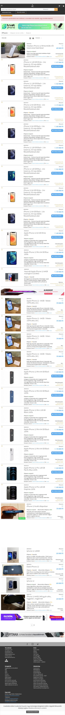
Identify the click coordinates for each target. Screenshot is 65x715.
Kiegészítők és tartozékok (11, 668)
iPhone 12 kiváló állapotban (37, 506)
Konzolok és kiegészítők (11, 682)
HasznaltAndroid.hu (10, 657)
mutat (50, 56)
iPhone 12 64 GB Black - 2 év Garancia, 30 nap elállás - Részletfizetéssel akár (34, 128)
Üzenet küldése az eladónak (41, 56)
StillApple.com (8, 650)
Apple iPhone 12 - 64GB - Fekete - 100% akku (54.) (39, 320)
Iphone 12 (30, 581)
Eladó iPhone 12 (33, 567)
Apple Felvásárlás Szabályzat (40, 685)
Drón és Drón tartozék (10, 680)
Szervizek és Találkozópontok (40, 686)
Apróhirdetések (6, 12)
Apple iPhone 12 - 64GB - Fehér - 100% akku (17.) (39, 337)
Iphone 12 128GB (33, 551)
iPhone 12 (45, 9)
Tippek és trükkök (37, 660)
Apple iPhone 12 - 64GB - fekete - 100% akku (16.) (39, 302)
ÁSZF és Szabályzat (38, 674)
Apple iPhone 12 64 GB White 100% (35, 234)
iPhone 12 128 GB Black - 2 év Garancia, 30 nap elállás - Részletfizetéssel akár (35, 86)
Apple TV (7, 676)
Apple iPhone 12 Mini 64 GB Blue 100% (36, 253)
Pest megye (29, 591)
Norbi (62, 610)
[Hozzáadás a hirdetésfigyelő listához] (62, 46)
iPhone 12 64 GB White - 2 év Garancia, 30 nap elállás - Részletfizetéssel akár (34, 107)
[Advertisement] (32, 533)
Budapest (29, 56)
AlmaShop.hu (8, 651)
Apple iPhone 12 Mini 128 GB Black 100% (35, 411)
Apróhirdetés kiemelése (39, 680)
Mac (6, 669)
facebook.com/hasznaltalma (12, 695)
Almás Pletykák (37, 659)
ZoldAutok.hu (8, 656)
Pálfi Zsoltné (61, 574)
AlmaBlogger (36, 656)
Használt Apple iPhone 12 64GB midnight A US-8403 (36, 273)
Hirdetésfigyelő (37, 672)
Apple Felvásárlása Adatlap (40, 683)
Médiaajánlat (36, 669)
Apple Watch (8, 677)
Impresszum (36, 668)
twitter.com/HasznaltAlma (11, 698)
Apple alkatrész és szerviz (11, 685)
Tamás (61, 518)
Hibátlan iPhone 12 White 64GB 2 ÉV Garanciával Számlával (40, 47)
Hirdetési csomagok (38, 679)
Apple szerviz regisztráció (39, 682)
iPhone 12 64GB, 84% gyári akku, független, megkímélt (39, 598)
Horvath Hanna (60, 591)
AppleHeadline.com (10, 654)
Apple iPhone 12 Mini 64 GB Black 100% (36, 373)
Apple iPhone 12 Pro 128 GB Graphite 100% (34, 488)
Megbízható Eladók (38, 677)
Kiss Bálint (62, 560)
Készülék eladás (21, 12)
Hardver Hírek (36, 657)
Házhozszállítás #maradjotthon (41, 688)
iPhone (6, 674)
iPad (6, 671)
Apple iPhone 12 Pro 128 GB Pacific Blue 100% (34, 469)
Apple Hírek (36, 650)
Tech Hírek (36, 654)
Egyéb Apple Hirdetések (11, 683)
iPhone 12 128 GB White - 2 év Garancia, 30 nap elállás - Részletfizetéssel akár (35, 64)
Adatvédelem (36, 671)
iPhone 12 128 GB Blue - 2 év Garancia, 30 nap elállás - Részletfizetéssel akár (34, 171)
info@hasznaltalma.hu (10, 701)
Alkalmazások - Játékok (39, 662)
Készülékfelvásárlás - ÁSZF (40, 676)
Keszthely (29, 575)
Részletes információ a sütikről (37, 708)
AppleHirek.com (9, 653)
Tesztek (35, 653)
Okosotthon (8, 679)
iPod (6, 672)
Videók (35, 651)
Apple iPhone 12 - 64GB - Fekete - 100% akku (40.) (39, 355)
